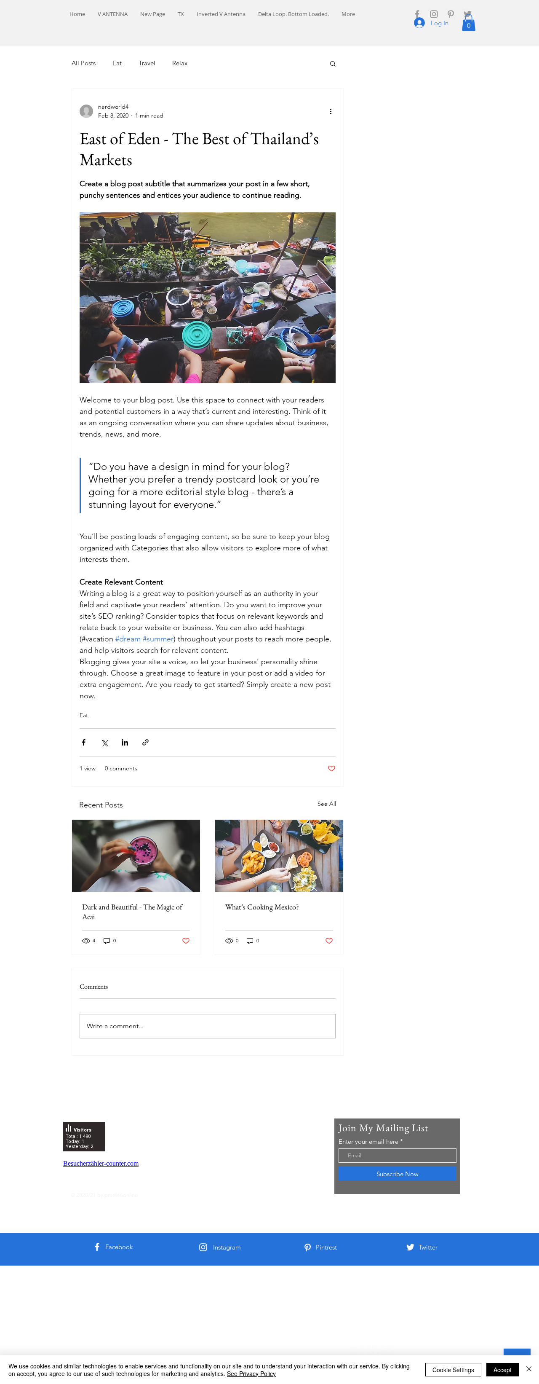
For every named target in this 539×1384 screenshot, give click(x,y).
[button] (469, 22)
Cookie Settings (453, 1369)
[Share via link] (145, 742)
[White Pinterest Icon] (307, 1247)
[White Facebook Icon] (97, 1247)
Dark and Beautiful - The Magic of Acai (132, 911)
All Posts (84, 63)
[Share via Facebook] (84, 742)
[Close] (529, 1369)
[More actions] (331, 111)
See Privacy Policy (251, 1373)
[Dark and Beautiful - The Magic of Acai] (136, 856)
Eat (117, 63)
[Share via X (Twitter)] (104, 742)
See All (327, 803)
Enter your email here (368, 1141)
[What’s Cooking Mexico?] (279, 856)
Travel (147, 63)
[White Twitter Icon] (410, 1247)
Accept (503, 1369)
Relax (179, 63)
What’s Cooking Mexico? (262, 907)
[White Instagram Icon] (203, 1247)
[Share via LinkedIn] (125, 742)
